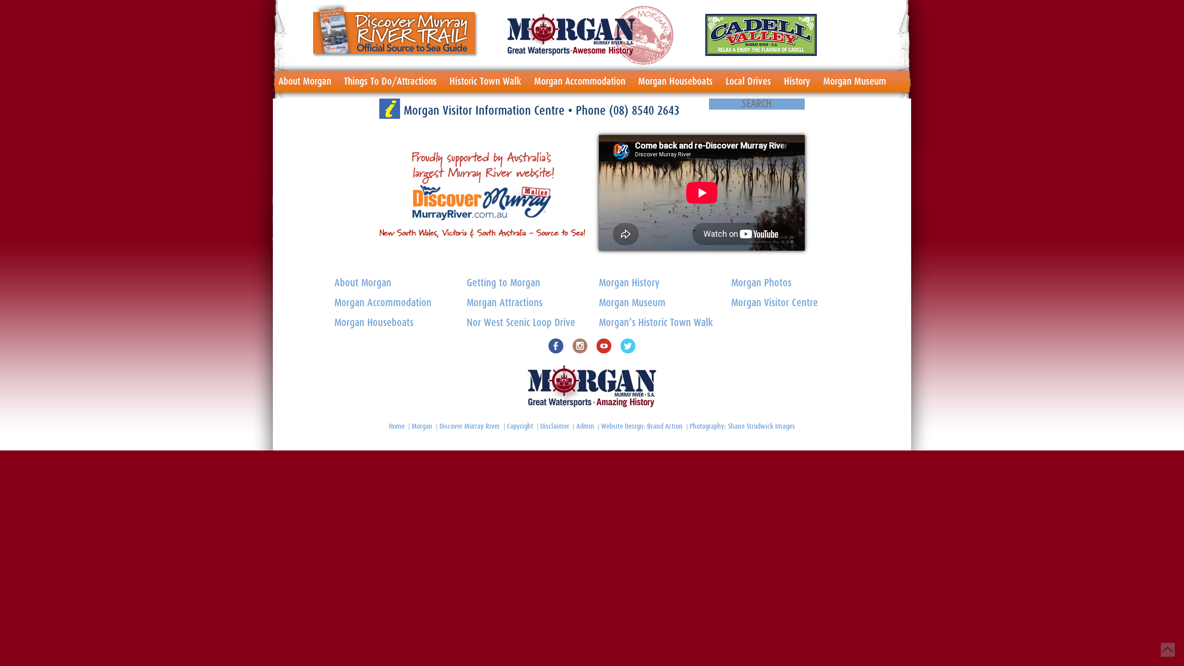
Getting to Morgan (503, 283)
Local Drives (748, 81)
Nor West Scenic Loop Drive (521, 323)
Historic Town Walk (485, 81)
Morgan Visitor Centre (774, 303)
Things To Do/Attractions (390, 81)
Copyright (520, 426)
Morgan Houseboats (675, 81)
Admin (585, 426)
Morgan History (629, 283)
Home (397, 426)
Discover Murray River (469, 426)
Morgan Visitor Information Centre (486, 111)
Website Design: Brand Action (642, 426)
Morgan (422, 426)
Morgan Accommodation (579, 81)
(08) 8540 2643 (644, 111)
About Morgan (304, 81)
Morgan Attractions (505, 303)
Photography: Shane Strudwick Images (742, 426)
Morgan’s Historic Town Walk (656, 323)
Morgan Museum (854, 81)
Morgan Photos (761, 283)
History (797, 81)
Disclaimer (554, 426)
